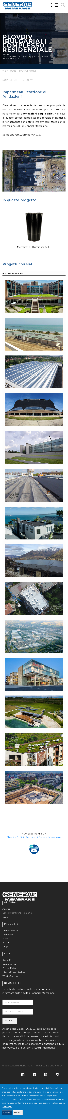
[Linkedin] (21, 1075)
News (5, 917)
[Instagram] (56, 1075)
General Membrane (13, 273)
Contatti (6, 960)
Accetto (6, 1112)
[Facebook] (33, 1075)
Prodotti (6, 942)
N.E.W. (5, 938)
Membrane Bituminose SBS (33, 247)
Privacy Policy (9, 968)
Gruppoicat (57, 1066)
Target (5, 946)
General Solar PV (10, 930)
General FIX (7, 934)
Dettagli (7, 1106)
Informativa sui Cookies (13, 972)
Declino (17, 1112)
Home (6, 54)
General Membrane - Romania (17, 913)
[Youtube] (44, 1075)
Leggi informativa (45, 1047)
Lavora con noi (9, 964)
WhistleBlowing (10, 976)
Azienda (6, 909)
